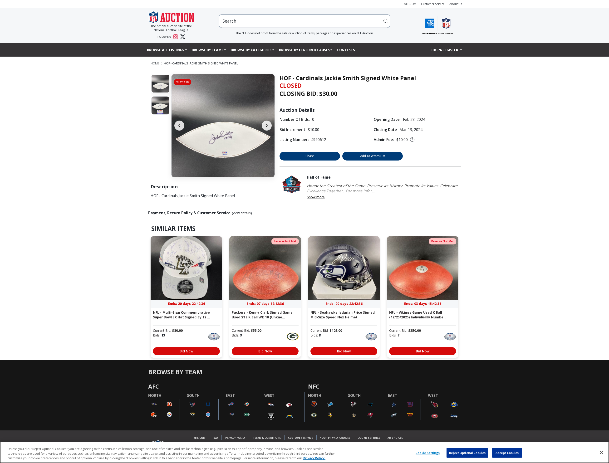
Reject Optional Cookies (467, 452)
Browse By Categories (251, 50)
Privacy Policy (235, 437)
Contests (346, 50)
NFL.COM (410, 4)
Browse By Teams (207, 50)
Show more (316, 197)
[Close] (601, 452)
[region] (304, 452)
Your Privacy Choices (335, 437)
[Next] (267, 126)
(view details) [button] (242, 213)
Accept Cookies (507, 452)
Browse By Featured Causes (304, 50)
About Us (455, 4)
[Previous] (179, 126)
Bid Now (186, 351)
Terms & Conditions (267, 437)
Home (155, 63)
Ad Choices (395, 437)
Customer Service (433, 4)
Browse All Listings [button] (165, 50)
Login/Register (445, 50)
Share (309, 156)
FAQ (215, 437)
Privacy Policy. (314, 458)
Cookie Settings (369, 437)
